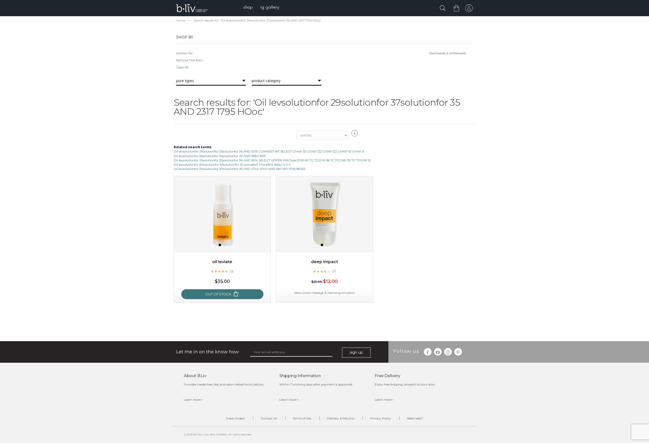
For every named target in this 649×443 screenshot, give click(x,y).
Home (180, 20)
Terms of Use (302, 418)
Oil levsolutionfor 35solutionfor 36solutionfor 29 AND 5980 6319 (220, 156)
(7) (334, 271)
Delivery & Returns (340, 418)
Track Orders (235, 418)
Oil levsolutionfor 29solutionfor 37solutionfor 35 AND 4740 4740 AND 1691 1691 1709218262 (239, 169)
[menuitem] (248, 7)
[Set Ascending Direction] (354, 135)
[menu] (261, 7)
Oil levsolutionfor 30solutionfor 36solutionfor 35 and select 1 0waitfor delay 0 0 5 (232, 164)
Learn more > (193, 399)
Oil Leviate (222, 261)
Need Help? (415, 418)
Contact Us (269, 418)
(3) (231, 271)
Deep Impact (324, 261)
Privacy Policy (380, 418)
